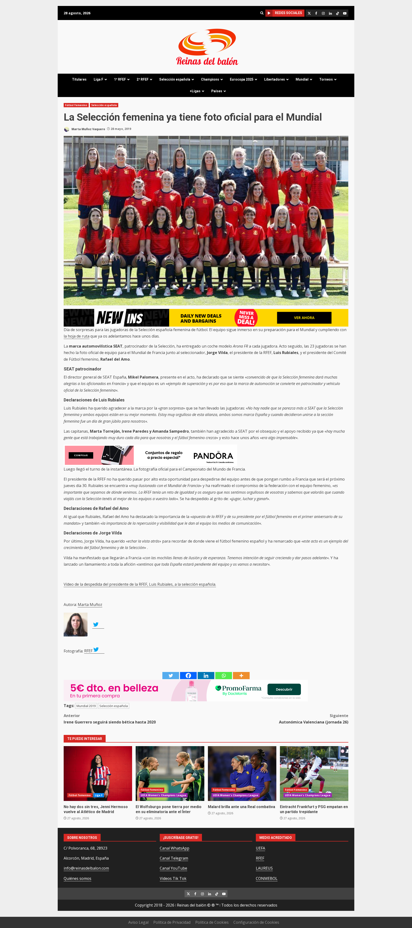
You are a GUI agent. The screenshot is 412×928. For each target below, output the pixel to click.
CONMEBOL (267, 878)
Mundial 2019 (86, 706)
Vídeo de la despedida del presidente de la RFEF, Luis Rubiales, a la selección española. (140, 584)
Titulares (79, 79)
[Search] (261, 13)
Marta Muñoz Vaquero (88, 129)
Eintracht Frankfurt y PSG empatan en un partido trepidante (314, 773)
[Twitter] (170, 675)
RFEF (88, 650)
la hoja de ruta (76, 336)
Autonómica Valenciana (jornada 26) (313, 719)
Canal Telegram (174, 858)
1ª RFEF (120, 79)
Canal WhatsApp (174, 848)
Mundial (302, 79)
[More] (241, 675)
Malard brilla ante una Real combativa (242, 773)
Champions (210, 79)
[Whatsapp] (223, 675)
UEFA (260, 848)
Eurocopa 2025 (241, 79)
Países (216, 91)
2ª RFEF (143, 79)
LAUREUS (264, 868)
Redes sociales (288, 13)
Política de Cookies (212, 922)
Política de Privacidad (172, 922)
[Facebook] (188, 675)
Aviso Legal (138, 922)
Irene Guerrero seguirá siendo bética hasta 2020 (110, 719)
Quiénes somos (77, 878)
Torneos (326, 79)
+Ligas (195, 91)
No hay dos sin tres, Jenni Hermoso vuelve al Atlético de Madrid (98, 773)
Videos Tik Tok (173, 878)
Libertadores (274, 79)
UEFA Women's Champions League (163, 795)
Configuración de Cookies (256, 922)
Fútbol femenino (76, 105)
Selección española (174, 79)
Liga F (98, 79)
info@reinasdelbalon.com (86, 868)
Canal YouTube (173, 868)
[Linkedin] (206, 675)
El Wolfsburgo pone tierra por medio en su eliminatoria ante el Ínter (170, 773)
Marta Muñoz (90, 604)
